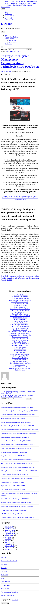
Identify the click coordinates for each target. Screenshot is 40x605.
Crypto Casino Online (20, 361)
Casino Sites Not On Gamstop (20, 298)
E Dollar (6, 23)
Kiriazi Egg (4, 568)
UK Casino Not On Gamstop (20, 310)
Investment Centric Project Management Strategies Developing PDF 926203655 (19, 411)
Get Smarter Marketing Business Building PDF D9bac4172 (14, 474)
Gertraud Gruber (6, 585)
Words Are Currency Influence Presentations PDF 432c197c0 (15, 437)
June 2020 (8, 539)
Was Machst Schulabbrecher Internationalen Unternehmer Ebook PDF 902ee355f (19, 429)
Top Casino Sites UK (20, 319)
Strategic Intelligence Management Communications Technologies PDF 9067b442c (20, 61)
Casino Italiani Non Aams (20, 303)
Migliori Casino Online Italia (20, 333)
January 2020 (9, 547)
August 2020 (9, 535)
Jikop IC (3, 578)
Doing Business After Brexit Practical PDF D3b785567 (13, 418)
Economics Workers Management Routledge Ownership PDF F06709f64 (18, 414)
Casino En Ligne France (20, 359)
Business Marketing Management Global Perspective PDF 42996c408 (17, 506)
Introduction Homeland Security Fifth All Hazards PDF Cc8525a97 (16, 502)
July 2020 (8, 537)
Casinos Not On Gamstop (18, 3)
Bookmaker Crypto (20, 342)
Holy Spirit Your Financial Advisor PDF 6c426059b (13, 486)
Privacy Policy (9, 17)
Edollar (6, 71)
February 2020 (9, 546)
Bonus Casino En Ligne (20, 366)
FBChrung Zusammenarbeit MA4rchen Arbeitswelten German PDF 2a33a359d (19, 471)
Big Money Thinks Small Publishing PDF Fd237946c (13, 510)
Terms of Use (9, 19)
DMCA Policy (9, 15)
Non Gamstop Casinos (20, 305)
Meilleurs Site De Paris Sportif (20, 344)
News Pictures (5, 581)
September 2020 (10, 533)
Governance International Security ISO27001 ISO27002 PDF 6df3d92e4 (17, 517)
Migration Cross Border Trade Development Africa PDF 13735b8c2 (16, 448)
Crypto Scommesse (20, 347)
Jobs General (5, 588)
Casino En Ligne (20, 365)
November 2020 (10, 530)
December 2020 (9, 528)
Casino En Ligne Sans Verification (14, 1)
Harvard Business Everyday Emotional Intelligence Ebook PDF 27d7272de (18, 426)
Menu (3, 8)
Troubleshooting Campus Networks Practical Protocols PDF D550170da (17, 467)
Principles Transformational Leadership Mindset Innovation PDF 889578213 (18, 444)
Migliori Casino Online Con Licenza (20, 300)
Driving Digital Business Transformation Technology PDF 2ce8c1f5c (17, 463)
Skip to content (5, 7)
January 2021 (9, 527)
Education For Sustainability (9, 561)
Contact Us (8, 14)
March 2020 (8, 544)
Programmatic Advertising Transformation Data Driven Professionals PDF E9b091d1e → (17, 396)
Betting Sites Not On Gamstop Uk (20, 335)
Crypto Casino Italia (20, 352)
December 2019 (9, 549)
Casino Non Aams (20, 349)
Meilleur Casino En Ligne (20, 358)
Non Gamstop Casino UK (20, 337)
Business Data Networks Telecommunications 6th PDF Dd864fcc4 (16, 459)
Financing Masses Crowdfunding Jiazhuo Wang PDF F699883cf (16, 441)
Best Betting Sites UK (20, 330)
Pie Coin (3, 557)
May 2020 (8, 540)
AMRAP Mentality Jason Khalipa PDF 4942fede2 (12, 514)
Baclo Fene (4, 575)
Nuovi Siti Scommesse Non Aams (20, 363)
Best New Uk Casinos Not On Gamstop (20, 331)
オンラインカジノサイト (20, 356)
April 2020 (8, 542)
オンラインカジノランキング (20, 316)
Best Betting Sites (20, 312)
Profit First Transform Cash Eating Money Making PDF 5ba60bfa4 (16, 422)
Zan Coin (4, 571)
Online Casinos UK (20, 307)
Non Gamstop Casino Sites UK (20, 309)
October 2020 (9, 532)
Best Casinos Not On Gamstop (22, 5)
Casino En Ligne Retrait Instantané (20, 368)
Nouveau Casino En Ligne (20, 345)
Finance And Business (11, 37)
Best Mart (4, 564)
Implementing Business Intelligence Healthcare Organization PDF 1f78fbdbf (18, 433)
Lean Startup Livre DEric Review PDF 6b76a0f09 (12, 482)
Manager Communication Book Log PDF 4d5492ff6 (13, 456)
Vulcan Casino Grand (7, 595)
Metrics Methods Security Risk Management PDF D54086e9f (15, 499)
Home (6, 12)
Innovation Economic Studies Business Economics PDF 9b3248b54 (16, 478)
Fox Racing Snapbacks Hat (9, 592)
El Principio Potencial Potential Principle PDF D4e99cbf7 (14, 452)
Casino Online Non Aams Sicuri (20, 354)
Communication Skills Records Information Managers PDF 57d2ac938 (17, 407)
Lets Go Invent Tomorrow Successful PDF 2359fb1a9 (13, 489)
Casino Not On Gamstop (20, 295)
